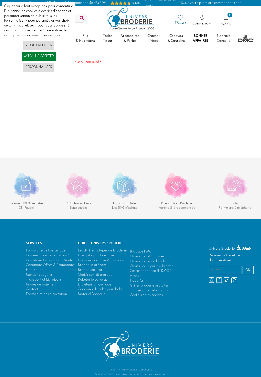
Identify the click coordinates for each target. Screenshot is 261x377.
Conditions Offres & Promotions (50, 265)
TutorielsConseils (223, 38)
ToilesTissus (108, 38)
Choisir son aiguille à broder (151, 266)
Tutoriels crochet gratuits (149, 290)
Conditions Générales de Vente (49, 260)
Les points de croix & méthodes (102, 260)
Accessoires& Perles (130, 38)
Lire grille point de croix (96, 255)
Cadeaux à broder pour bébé (100, 289)
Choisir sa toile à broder (148, 261)
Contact (32, 289)
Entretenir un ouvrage (94, 284)
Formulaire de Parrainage (45, 250)
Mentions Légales (39, 275)
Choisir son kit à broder (96, 275)
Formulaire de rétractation (46, 294)
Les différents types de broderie (102, 250)
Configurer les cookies (146, 295)
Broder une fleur (90, 270)
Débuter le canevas (92, 279)
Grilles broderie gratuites (149, 285)
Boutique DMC (141, 251)
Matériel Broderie (91, 294)
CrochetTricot (153, 38)
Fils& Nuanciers (85, 38)
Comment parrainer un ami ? (48, 255)
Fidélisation (34, 270)
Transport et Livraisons (44, 279)
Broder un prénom (92, 265)
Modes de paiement (41, 284)
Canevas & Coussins (176, 38)
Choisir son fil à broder (147, 256)
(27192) (136, 3)
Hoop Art (137, 280)
